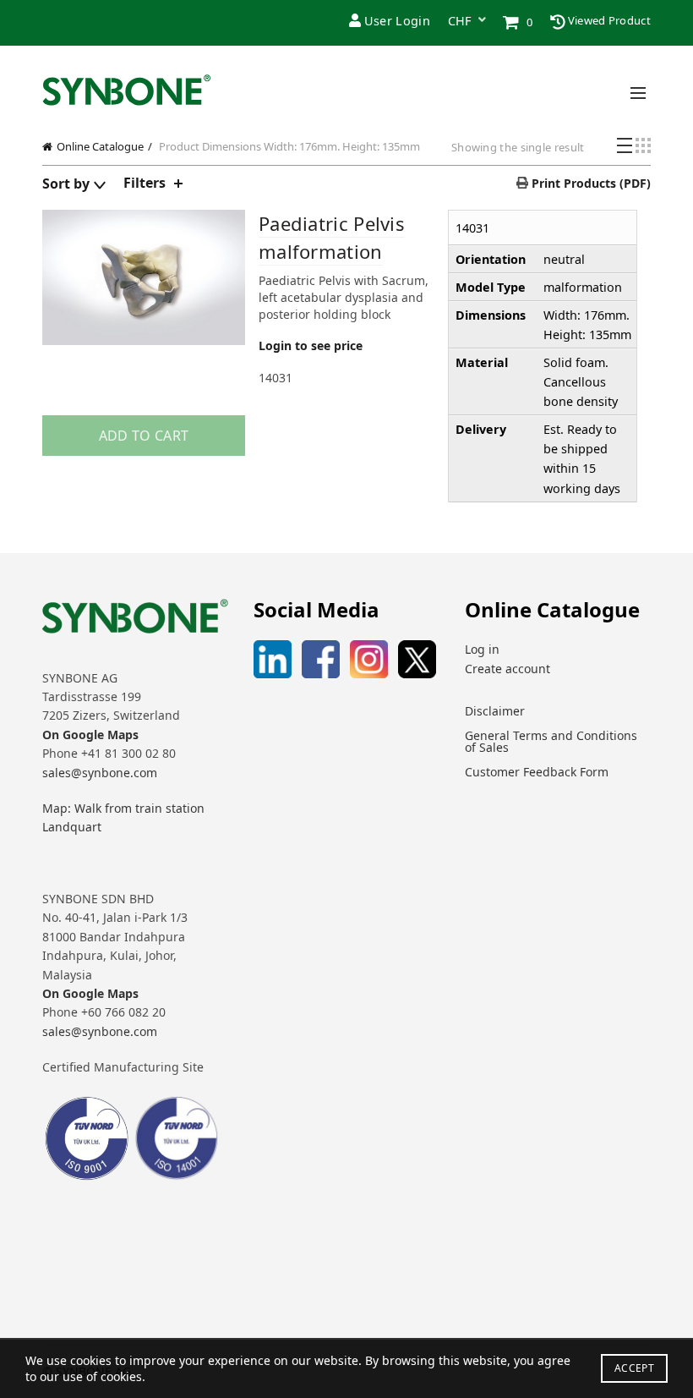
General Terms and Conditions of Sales (551, 741)
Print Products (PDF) (589, 183)
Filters (144, 182)
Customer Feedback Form (536, 772)
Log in (482, 649)
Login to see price (311, 345)
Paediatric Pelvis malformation (332, 237)
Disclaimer (495, 711)
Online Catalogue (100, 146)
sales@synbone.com (99, 773)
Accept (634, 1368)
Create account (507, 669)
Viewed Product (608, 20)
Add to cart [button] (143, 435)
